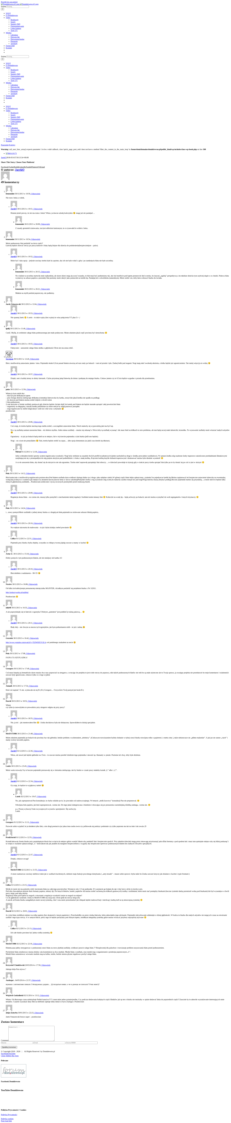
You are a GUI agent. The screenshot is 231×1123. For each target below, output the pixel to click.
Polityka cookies (7, 1119)
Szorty (13, 22)
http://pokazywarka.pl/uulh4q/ (17, 592)
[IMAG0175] (11, 153)
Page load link (6, 1121)
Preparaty (14, 41)
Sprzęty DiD (15, 24)
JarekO (3, 157)
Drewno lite (15, 37)
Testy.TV (14, 31)
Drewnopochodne (17, 39)
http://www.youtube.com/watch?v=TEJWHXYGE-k (26, 642)
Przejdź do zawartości (9, 2)
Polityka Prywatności (9, 1115)
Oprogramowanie (17, 26)
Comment (4, 1040)
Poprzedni (5, 145)
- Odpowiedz (35, 194)
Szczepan (9, 359)
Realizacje (14, 20)
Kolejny (12, 145)
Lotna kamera (16, 28)
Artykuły (14, 44)
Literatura (14, 35)
